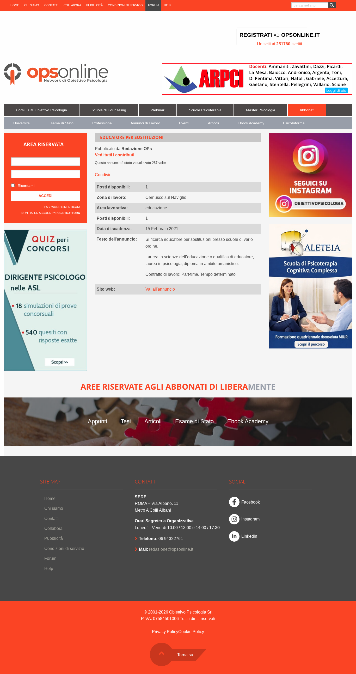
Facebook (250, 502)
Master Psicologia (260, 110)
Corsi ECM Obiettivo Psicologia (41, 110)
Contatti (51, 5)
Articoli (213, 123)
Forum (153, 5)
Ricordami (25, 185)
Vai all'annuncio (160, 289)
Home (14, 5)
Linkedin (249, 536)
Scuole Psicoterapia (205, 110)
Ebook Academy (251, 123)
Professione (102, 123)
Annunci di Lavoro (145, 123)
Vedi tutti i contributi (114, 155)
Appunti (97, 421)
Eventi (184, 123)
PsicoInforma (294, 123)
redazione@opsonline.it (171, 549)
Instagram (250, 519)
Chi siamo (31, 5)
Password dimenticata (62, 207)
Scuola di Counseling (108, 110)
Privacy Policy (165, 631)
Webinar (157, 110)
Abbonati (307, 110)
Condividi (104, 175)
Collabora (72, 5)
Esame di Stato (60, 123)
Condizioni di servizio (125, 5)
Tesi (126, 421)
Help (167, 5)
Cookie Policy (191, 631)
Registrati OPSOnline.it (280, 35)
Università (21, 123)
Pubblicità (94, 5)
